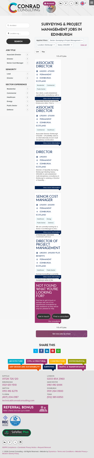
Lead (17, 74)
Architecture (16, 361)
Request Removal (44, 447)
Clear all (84, 45)
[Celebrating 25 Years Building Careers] (51, 8)
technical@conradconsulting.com (18, 400)
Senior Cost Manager (17, 63)
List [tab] (37, 52)
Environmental (77, 361)
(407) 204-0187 (10, 397)
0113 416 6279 (10, 391)
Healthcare (17, 97)
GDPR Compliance (9, 447)
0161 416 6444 (54, 384)
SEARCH (18, 41)
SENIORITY (11, 69)
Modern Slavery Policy (10, 454)
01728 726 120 (10, 378)
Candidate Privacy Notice (27, 447)
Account (50, 3)
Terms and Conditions (65, 451)
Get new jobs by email (61, 334)
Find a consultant (61, 316)
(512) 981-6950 (55, 397)
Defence (17, 110)
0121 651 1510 (9, 384)
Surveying (49, 367)
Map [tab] (43, 52)
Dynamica (52, 451)
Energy (17, 101)
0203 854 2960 (56, 378)
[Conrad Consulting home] (24, 8)
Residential (17, 89)
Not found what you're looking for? (47, 291)
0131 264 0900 (55, 391)
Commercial (17, 93)
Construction (57, 361)
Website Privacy (81, 451)
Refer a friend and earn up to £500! (16, 411)
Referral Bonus (18, 407)
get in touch (49, 300)
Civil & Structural (36, 361)
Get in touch (43, 316)
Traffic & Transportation (71, 367)
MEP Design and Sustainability (25, 367)
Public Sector (17, 106)
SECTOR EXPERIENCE (16, 84)
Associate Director (17, 55)
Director (17, 59)
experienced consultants (45, 304)
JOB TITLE (10, 50)
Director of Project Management (48, 245)
